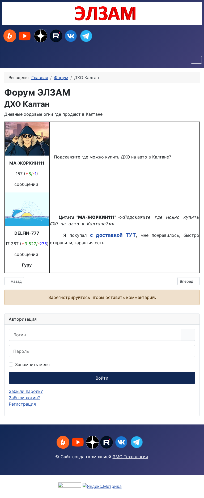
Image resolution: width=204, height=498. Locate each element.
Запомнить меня (32, 364)
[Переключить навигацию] (196, 60)
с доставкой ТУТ (113, 235)
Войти (102, 378)
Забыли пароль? (26, 391)
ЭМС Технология (130, 456)
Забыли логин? (24, 397)
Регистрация (23, 404)
